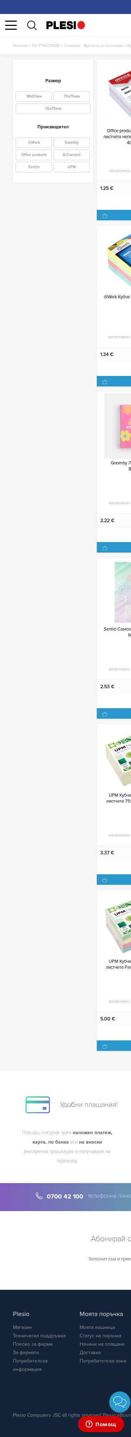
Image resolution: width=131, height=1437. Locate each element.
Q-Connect (72, 154)
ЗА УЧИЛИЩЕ (46, 45)
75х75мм (72, 96)
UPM (71, 167)
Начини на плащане (102, 1344)
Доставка (90, 1353)
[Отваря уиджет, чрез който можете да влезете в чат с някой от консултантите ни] (101, 1425)
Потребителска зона (103, 1361)
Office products (34, 154)
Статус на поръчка (100, 1336)
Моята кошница (97, 1327)
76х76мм (53, 108)
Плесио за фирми (33, 1344)
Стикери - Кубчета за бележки (93, 45)
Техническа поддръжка (39, 1336)
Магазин (22, 1327)
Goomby (72, 142)
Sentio (33, 167)
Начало (20, 45)
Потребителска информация (30, 1365)
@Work (34, 142)
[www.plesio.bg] (65, 25)
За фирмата (26, 1353)
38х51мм (34, 96)
